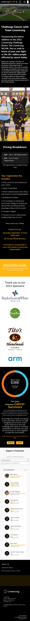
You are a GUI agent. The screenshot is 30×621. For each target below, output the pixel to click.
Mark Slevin (13, 474)
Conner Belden (14, 483)
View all (25, 469)
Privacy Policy (17, 604)
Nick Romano (14, 500)
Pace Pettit (13, 543)
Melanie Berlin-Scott (16, 509)
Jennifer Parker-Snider (17, 552)
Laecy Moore (14, 535)
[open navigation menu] (28, 1)
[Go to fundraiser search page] (16, 2)
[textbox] (15, 463)
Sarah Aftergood (15, 526)
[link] (19, 442)
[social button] (20, 2)
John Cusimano (14, 517)
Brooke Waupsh (15, 491)
